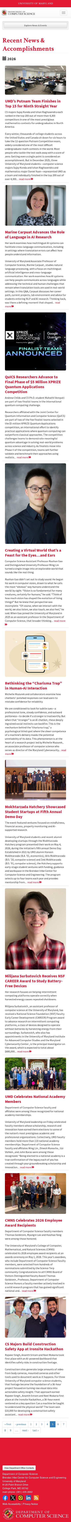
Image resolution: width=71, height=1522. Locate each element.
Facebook (5, 1497)
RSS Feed (36, 1497)
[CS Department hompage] (35, 1513)
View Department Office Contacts (19, 1467)
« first (8, 1424)
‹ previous (20, 1424)
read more (25, 179)
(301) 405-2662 (24, 1491)
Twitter (13, 1497)
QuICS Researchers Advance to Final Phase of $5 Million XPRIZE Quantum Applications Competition (33, 384)
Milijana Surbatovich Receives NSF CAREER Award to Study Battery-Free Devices (35, 980)
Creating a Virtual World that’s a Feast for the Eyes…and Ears (33, 553)
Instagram (20, 1497)
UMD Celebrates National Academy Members (35, 1099)
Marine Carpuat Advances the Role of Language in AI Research (35, 234)
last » (36, 1430)
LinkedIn (28, 1497)
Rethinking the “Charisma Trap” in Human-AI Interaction (33, 686)
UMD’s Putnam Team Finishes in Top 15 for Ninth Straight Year (33, 103)
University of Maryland (35, 3)
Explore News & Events (35, 25)
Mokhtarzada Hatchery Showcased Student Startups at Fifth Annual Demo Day (35, 811)
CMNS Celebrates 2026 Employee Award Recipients (33, 1223)
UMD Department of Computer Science (28, 13)
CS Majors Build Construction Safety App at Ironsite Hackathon (34, 1346)
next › (25, 1430)
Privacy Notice (30, 1504)
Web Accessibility (11, 1504)
